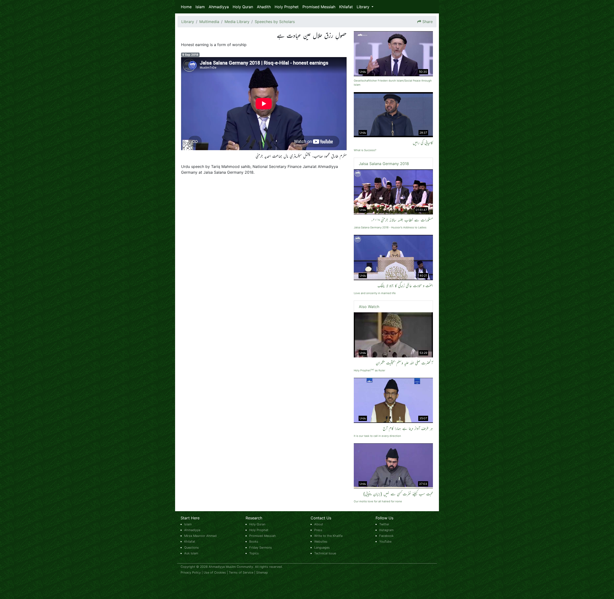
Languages (322, 547)
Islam (200, 6)
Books (253, 541)
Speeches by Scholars (275, 21)
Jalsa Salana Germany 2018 (384, 163)
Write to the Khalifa (328, 536)
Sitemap (262, 572)
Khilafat (346, 6)
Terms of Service (241, 572)
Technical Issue (325, 553)
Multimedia (209, 21)
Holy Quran (243, 6)
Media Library (236, 21)
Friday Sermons (260, 547)
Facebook (386, 536)
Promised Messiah (318, 6)
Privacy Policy (191, 572)
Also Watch (369, 306)
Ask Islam (191, 553)
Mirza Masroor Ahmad (200, 536)
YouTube (385, 541)
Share (427, 21)
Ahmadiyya (219, 6)
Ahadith (264, 6)
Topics (254, 553)
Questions (191, 547)
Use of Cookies (215, 572)
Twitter (384, 524)
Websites (320, 541)
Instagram (386, 530)
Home (186, 6)
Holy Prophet (287, 6)
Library (187, 21)
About (318, 524)
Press (318, 530)
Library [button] (364, 6)
